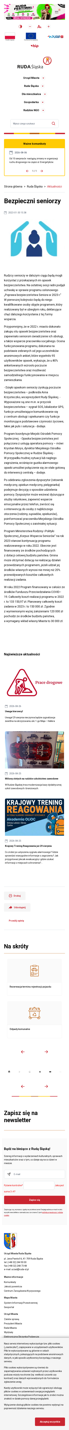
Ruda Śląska (31, 86)
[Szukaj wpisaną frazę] (54, 123)
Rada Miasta (10, 1328)
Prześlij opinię (16, 920)
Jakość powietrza (13, 1286)
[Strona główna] (34, 62)
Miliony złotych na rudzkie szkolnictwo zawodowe (34, 760)
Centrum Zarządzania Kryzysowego (22, 1291)
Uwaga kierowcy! (34, 693)
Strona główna (13, 186)
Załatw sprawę (11, 1319)
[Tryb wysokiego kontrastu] (20, 26)
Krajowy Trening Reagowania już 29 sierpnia (34, 832)
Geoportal (9, 1307)
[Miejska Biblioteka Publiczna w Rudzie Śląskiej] (40, 1072)
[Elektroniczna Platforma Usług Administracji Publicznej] (55, 36)
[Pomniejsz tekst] (30, 26)
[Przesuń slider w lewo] (23, 1052)
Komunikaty (10, 1282)
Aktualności (54, 186)
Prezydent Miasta (13, 1323)
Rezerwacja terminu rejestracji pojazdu (34, 977)
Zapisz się (34, 1200)
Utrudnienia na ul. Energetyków (34, 160)
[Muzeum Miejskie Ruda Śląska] (30, 1072)
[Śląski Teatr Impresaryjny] (50, 1071)
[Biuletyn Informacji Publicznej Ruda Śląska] (34, 46)
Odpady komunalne (34, 1019)
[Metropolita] (9, 1072)
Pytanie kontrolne (13, 1185)
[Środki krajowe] (10, 37)
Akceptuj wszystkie (50, 1421)
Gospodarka (31, 102)
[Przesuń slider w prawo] (46, 1052)
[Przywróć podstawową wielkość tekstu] (39, 26)
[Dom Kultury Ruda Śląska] (60, 1072)
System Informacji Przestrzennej (21, 1303)
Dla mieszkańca (31, 94)
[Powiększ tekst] (48, 26)
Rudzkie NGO (31, 110)
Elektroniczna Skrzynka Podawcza (21, 1336)
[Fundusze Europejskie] (31, 37)
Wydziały (8, 1332)
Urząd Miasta (31, 77)
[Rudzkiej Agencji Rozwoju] (19, 1072)
